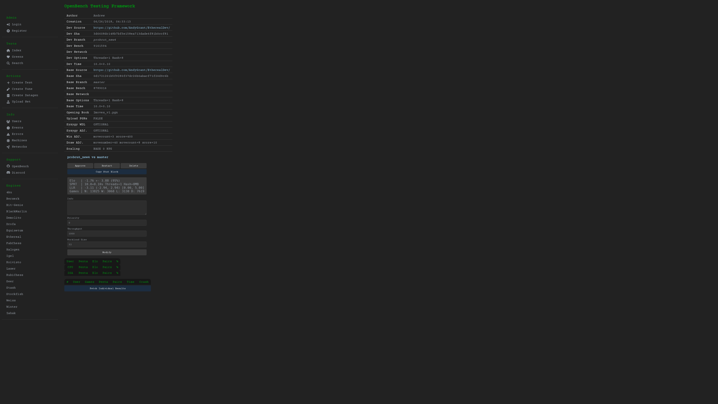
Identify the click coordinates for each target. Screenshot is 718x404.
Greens (16, 57)
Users (15, 121)
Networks (18, 147)
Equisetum (14, 230)
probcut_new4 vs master (87, 157)
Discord (17, 173)
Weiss (11, 300)
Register (18, 31)
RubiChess (14, 275)
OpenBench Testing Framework (99, 6)
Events (16, 127)
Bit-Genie (14, 205)
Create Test (21, 82)
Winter (12, 307)
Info (70, 199)
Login (15, 24)
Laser (11, 268)
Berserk (12, 199)
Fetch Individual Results (108, 288)
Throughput (74, 229)
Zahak (11, 313)
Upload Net (20, 101)
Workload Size (77, 239)
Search (16, 63)
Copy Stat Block (107, 172)
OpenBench (19, 166)
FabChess (13, 243)
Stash (11, 288)
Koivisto (13, 262)
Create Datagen (24, 95)
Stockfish (14, 294)
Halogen (12, 249)
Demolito (13, 218)
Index (15, 50)
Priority (73, 218)
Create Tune (21, 89)
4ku (9, 192)
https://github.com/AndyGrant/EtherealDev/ (131, 28)
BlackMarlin (16, 211)
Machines (18, 140)
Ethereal (13, 237)
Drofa (11, 224)
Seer (10, 281)
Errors (16, 134)
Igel (10, 256)
